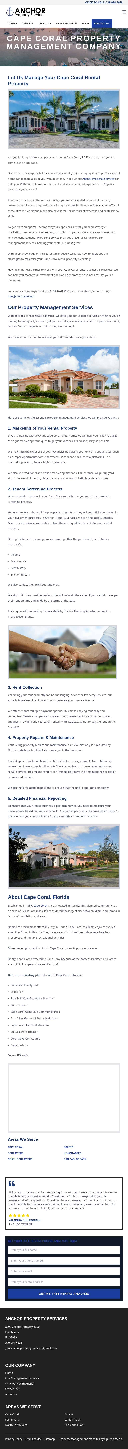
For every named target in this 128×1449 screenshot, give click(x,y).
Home (9, 1373)
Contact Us (102, 23)
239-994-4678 (13, 1343)
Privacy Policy (13, 1439)
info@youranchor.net (21, 296)
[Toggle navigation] (124, 12)
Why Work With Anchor (20, 1383)
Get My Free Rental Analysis (64, 1294)
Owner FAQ (12, 1389)
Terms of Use (33, 1439)
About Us (45, 23)
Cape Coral (40, 905)
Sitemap (50, 1439)
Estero (69, 1147)
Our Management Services (22, 1378)
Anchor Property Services (98, 179)
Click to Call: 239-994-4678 (104, 2)
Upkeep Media (113, 1439)
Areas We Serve (66, 23)
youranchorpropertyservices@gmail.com (31, 1348)
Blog (85, 23)
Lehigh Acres (72, 1153)
